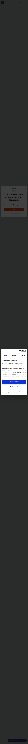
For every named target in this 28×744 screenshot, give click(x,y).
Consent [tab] (5, 355)
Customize (13, 386)
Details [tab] (14, 355)
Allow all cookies (14, 381)
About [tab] (23, 355)
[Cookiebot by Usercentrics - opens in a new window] (19, 351)
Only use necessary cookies (14, 391)
